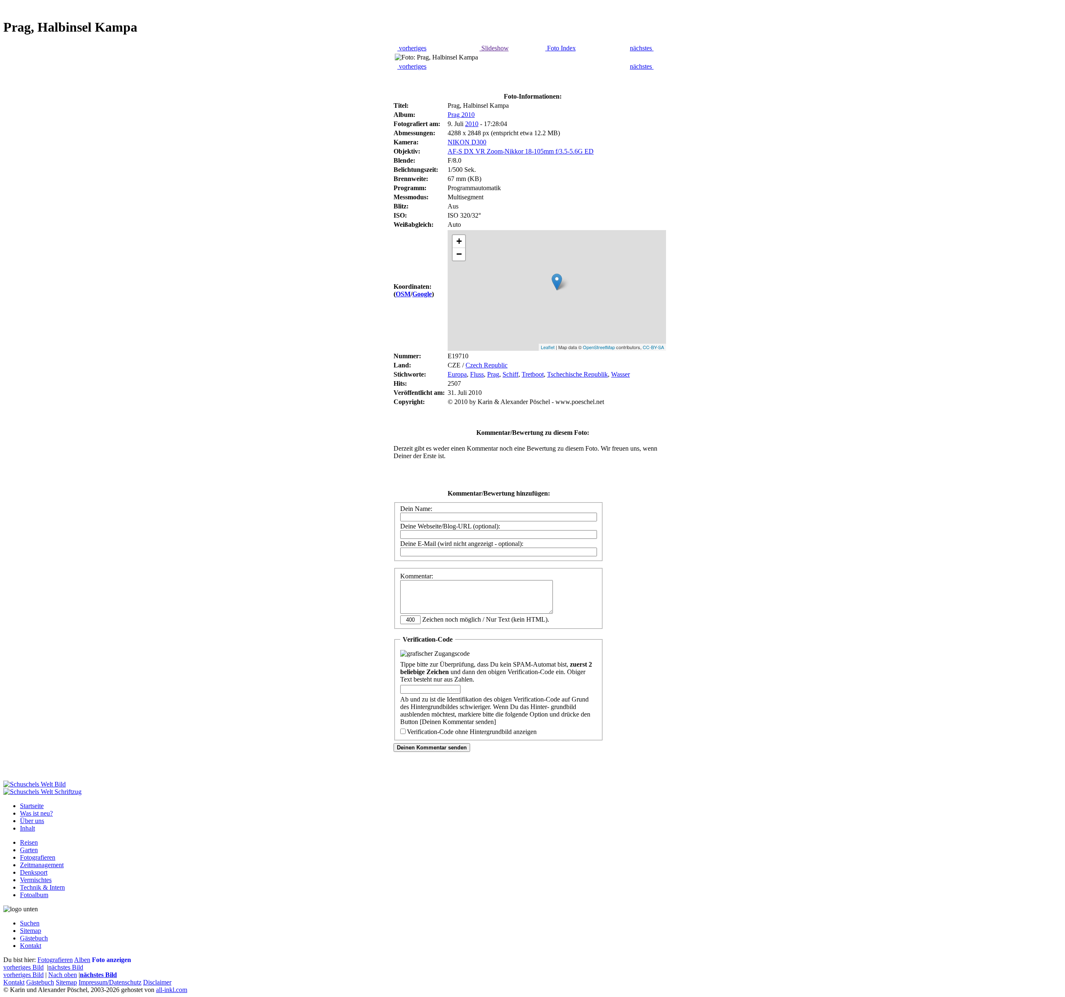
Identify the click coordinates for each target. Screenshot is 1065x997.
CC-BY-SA (653, 347)
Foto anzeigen (111, 959)
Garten (29, 849)
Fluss (477, 374)
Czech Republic (487, 365)
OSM (403, 294)
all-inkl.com (171, 989)
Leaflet (548, 347)
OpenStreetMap (599, 347)
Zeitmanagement (42, 864)
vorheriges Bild (23, 967)
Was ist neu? (36, 813)
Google (422, 294)
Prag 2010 (461, 114)
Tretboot (533, 374)
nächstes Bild (65, 967)
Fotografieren (37, 857)
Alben (82, 959)
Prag (493, 374)
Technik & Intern (42, 887)
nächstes (642, 48)
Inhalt (27, 828)
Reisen (29, 842)
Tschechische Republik (577, 374)
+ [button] (459, 241)
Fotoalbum (34, 894)
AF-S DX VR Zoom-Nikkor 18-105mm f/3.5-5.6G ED (521, 151)
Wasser (620, 374)
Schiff (510, 374)
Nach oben (62, 974)
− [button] (459, 254)
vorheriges (411, 48)
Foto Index (560, 48)
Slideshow (494, 48)
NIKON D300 (467, 142)
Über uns (32, 820)
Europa (457, 374)
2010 (471, 123)
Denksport (33, 872)
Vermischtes (36, 879)
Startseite (32, 805)
